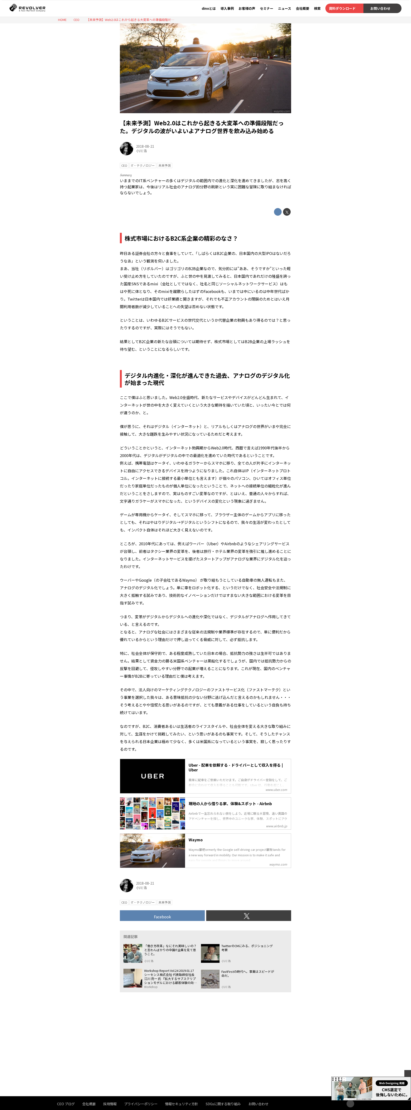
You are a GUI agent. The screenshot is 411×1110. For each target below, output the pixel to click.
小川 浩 (141, 150)
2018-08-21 (145, 146)
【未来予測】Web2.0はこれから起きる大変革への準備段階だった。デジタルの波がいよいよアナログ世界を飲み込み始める (202, 127)
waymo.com (282, 111)
